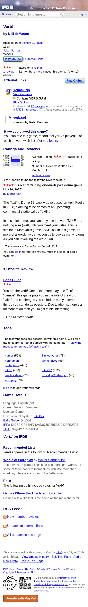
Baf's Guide (12, 280)
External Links (34, 58)
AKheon (59, 493)
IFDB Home (9, 569)
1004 (27, 420)
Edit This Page (61, 556)
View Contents (22, 94)
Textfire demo (14, 375)
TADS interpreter (26, 109)
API (32, 572)
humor (9, 355)
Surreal (15, 50)
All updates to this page (24, 535)
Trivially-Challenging (55, 375)
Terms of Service (57, 569)
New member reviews (23, 516)
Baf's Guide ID (13, 420)
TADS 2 (47, 370)
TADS (8, 370)
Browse (6, 14)
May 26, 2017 (12, 189)
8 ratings (37, 67)
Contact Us (22, 569)
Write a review (41, 175)
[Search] (62, 14)
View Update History (35, 556)
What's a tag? (39, 346)
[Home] (44, 5)
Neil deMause (18, 34)
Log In (82, 14)
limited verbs (50, 355)
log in (53, 140)
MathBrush (14, 193)
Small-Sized (50, 360)
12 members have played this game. (42, 71)
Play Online (74, 80)
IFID (6, 424)
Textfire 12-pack (32, 42)
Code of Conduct (38, 569)
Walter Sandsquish (51, 460)
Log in (8, 387)
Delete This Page (31, 561)
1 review (8, 71)
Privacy (71, 569)
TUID (6, 429)
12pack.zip (38, 106)
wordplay (11, 380)
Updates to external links (25, 526)
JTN (59, 552)
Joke (6, 50)
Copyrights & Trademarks (16, 572)
